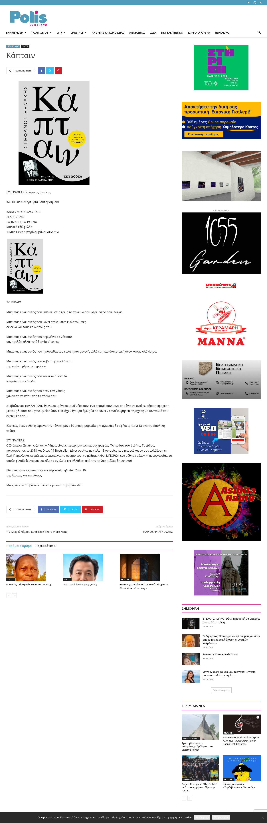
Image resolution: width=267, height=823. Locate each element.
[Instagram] (254, 2)
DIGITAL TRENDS (172, 32)
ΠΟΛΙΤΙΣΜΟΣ (39, 32)
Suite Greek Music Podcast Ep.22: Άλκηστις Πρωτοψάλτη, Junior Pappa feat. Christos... (241, 741)
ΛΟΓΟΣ (25, 46)
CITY (59, 32)
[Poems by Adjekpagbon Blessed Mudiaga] (32, 567)
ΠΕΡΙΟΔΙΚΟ (222, 32)
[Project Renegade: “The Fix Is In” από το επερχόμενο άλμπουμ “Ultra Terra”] (200, 768)
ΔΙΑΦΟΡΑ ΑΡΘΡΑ (199, 32)
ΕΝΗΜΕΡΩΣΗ (14, 32)
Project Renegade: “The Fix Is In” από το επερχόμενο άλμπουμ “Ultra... (199, 787)
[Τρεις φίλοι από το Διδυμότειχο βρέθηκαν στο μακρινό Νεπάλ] (200, 727)
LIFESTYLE (77, 32)
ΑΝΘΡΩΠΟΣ (137, 32)
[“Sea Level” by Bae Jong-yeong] (89, 567)
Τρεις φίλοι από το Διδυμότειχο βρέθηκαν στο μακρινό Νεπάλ (197, 746)
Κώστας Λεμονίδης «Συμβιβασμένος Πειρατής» (239, 785)
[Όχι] (262, 818)
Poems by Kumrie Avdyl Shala (220, 654)
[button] (259, 32)
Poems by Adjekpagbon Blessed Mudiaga (29, 584)
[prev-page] (8, 595)
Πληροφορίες (221, 817)
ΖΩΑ (153, 32)
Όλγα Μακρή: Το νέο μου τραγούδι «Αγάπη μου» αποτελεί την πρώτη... (229, 673)
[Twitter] (260, 2)
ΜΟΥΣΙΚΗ (125, 579)
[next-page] (14, 595)
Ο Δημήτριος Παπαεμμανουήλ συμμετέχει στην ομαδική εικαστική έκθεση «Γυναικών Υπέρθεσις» (231, 639)
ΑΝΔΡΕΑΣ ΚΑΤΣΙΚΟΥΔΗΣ (108, 32)
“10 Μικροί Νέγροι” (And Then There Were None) (37, 531)
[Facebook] (248, 2)
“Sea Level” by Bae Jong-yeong (80, 584)
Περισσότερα (45, 546)
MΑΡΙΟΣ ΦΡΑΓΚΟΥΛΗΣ (158, 531)
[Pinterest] (58, 70)
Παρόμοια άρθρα (19, 546)
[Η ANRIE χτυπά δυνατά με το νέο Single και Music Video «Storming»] (146, 567)
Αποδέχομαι (202, 817)
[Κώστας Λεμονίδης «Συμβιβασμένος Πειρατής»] (242, 768)
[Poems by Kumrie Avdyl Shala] (191, 659)
